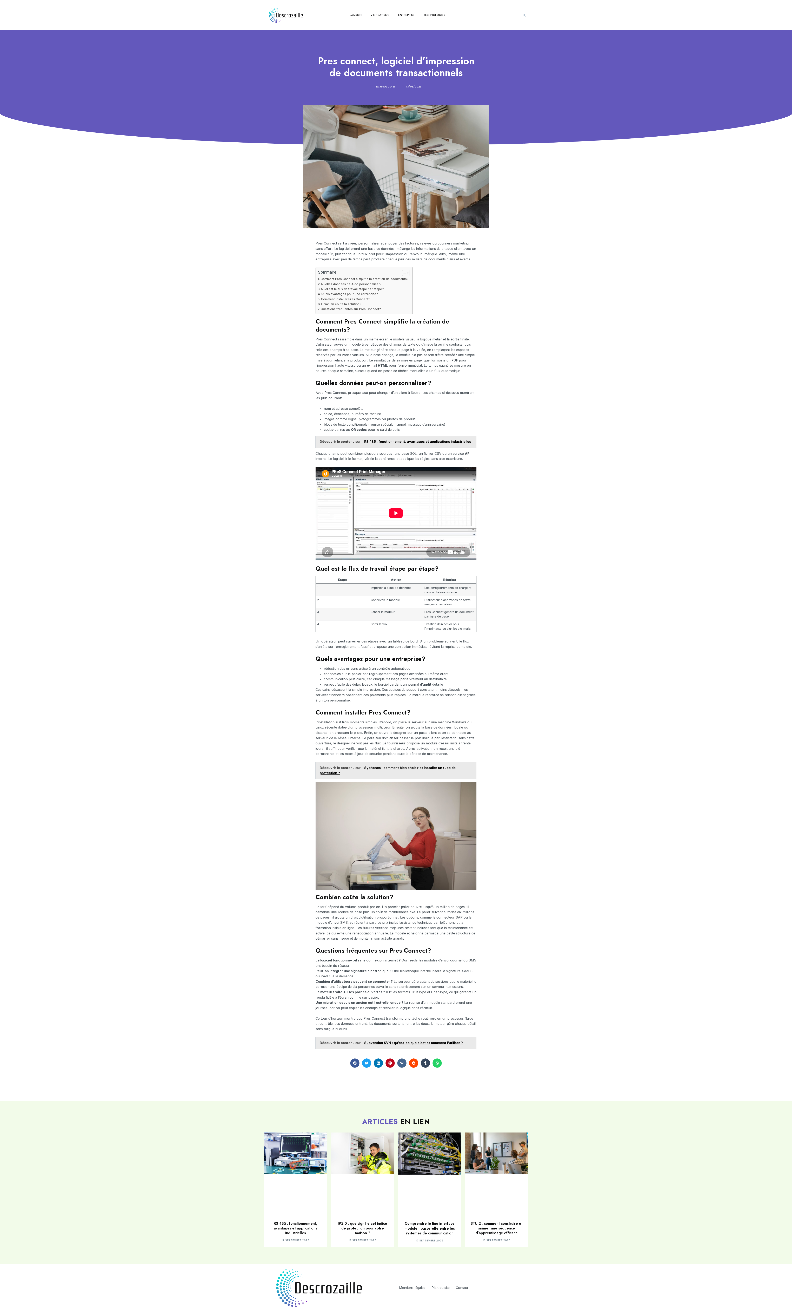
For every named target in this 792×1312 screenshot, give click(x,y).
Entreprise (406, 15)
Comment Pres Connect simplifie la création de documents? (364, 279)
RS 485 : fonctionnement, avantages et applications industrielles (295, 1228)
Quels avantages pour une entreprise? (349, 294)
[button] (524, 15)
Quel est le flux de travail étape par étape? (352, 289)
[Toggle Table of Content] (403, 272)
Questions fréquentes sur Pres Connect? (351, 309)
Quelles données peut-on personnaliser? (351, 284)
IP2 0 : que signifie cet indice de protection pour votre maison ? (362, 1228)
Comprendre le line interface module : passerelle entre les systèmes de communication (429, 1228)
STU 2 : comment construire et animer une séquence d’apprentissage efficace (496, 1228)
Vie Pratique (380, 15)
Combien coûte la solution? (341, 304)
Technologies (434, 15)
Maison (356, 15)
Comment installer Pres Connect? (345, 299)
